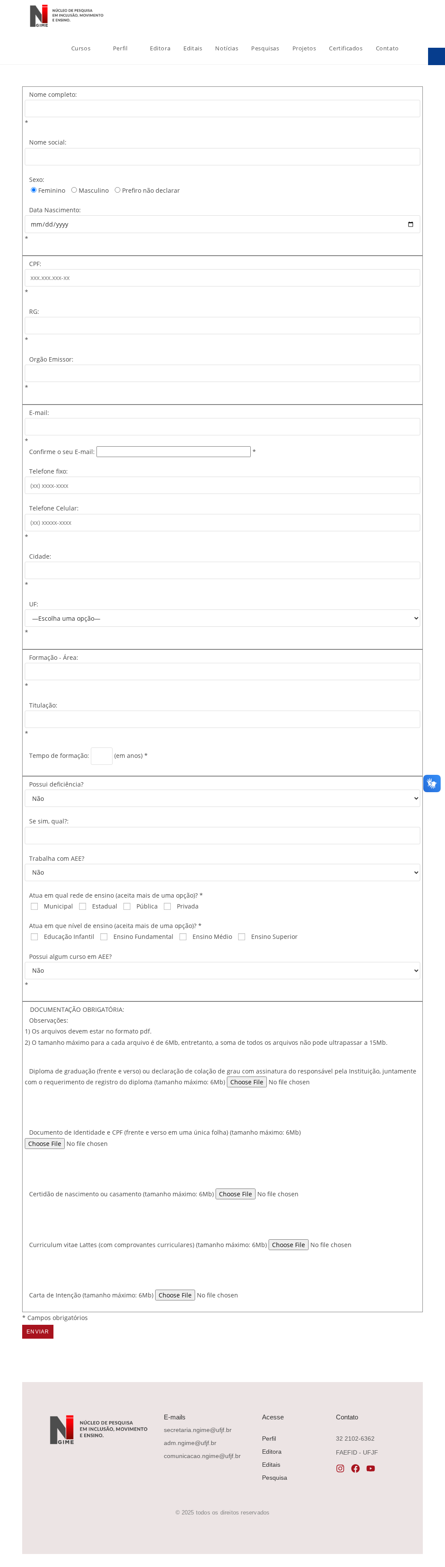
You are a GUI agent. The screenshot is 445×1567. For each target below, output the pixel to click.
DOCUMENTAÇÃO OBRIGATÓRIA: (77, 1009)
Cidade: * (38, 570)
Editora (272, 1451)
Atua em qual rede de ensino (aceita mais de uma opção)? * (116, 895)
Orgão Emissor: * (49, 373)
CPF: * (33, 278)
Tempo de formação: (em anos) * (88, 755)
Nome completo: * (51, 108)
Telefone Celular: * (52, 522)
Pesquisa (274, 1477)
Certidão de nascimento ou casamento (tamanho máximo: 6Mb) (122, 1194)
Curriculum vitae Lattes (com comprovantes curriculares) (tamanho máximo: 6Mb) (149, 1245)
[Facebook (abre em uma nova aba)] (397, 16)
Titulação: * (41, 719)
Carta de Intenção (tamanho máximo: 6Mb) (92, 1295)
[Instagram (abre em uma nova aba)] (409, 16)
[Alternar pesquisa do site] (414, 48)
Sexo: (36, 179)
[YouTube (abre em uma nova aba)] (420, 16)
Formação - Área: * (51, 671)
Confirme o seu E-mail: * (142, 452)
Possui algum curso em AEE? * (68, 970)
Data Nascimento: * (53, 224)
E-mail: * (37, 426)
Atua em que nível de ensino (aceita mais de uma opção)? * (115, 926)
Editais (271, 1464)
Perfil (269, 1438)
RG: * (32, 325)
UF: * (31, 618)
